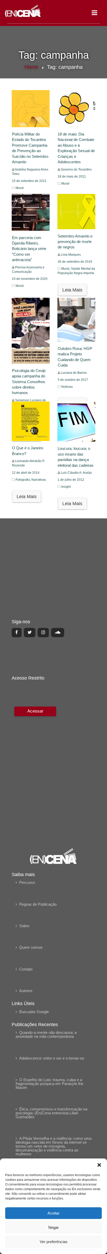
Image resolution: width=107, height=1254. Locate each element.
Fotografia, (23, 480)
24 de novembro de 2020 (30, 279)
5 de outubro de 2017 (73, 380)
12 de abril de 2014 (25, 473)
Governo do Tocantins (76, 169)
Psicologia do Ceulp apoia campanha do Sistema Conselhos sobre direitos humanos (28, 381)
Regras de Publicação (38, 904)
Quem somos (31, 947)
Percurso (27, 882)
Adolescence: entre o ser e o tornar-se (51, 1058)
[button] (99, 1165)
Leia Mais (72, 290)
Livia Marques (71, 254)
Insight (66, 487)
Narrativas (38, 480)
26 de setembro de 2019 (75, 261)
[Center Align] (17, 632)
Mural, (66, 268)
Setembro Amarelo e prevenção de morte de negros (75, 241)
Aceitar (53, 1213)
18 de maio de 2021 (72, 176)
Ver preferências (54, 1241)
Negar (53, 1227)
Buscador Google (34, 1011)
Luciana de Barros (74, 373)
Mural (20, 188)
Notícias (67, 387)
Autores (25, 990)
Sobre (24, 926)
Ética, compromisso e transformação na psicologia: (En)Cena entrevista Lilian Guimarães (51, 1113)
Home (31, 67)
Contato (25, 969)
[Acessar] (34, 773)
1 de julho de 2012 (71, 480)
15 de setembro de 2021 (29, 181)
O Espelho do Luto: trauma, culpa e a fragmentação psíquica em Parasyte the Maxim (49, 1083)
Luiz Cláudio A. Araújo (76, 473)
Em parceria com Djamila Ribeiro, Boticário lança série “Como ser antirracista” (29, 248)
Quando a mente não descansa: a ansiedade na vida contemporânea (46, 1034)
